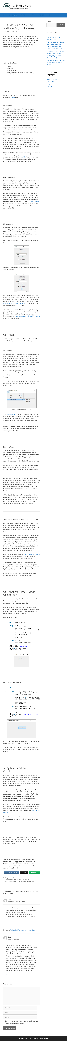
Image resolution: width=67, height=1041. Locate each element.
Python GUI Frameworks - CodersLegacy (23, 930)
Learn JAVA (50, 82)
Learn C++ (49, 87)
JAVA (32, 15)
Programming (9, 878)
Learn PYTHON (51, 79)
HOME (3, 15)
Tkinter (12, 97)
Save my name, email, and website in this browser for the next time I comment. (21, 1022)
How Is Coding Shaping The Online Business (17, 879)
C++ (50, 15)
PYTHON (23, 15)
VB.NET (41, 15)
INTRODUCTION (13, 15)
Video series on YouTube (32, 554)
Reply (7, 920)
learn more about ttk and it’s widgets (28, 316)
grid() (24, 157)
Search (48, 22)
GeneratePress (43, 1038)
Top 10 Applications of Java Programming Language (19, 881)
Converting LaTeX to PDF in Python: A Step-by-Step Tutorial (55, 62)
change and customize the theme (14, 303)
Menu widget (10, 414)
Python (15, 878)
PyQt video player (33, 202)
